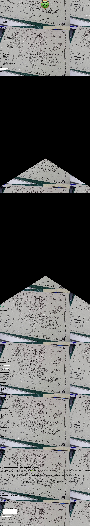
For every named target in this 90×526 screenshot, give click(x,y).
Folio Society (32, 470)
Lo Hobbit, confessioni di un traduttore (26, 486)
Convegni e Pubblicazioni (6, 29)
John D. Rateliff (3, 442)
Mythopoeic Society (3, 398)
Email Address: (2, 365)
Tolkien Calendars (5, 52)
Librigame (4, 55)
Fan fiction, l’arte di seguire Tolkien (10, 44)
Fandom (4, 39)
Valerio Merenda (4, 376)
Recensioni (4, 31)
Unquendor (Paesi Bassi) (4, 404)
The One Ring (5, 57)
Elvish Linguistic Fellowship (4, 414)
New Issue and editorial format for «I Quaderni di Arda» (9, 63)
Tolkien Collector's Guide (4, 423)
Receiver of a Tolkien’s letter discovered (7, 64)
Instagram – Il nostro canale (4, 390)
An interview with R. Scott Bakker (7, 62)
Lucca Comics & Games (5, 21)
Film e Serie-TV (4, 35)
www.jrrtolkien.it (2, 456)
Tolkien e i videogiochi (6, 54)
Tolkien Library (3, 427)
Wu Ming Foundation (3, 430)
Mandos (2, 418)
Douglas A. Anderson (3, 440)
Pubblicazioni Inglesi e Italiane (6, 26)
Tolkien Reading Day (5, 20)
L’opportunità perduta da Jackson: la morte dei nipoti (10, 38)
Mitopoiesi (4, 18)
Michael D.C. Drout (3, 445)
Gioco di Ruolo (4, 56)
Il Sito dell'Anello (3, 416)
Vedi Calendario (2, 308)
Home (2, 12)
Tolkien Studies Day (5, 19)
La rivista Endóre (3, 417)
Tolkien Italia (2, 426)
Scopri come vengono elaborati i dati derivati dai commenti (18, 522)
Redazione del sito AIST (5, 14)
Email (1, 516)
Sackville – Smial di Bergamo (4, 400)
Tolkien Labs (4, 30)
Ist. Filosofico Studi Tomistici (4, 397)
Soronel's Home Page (3, 421)
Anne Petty (2, 436)
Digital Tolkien (3, 413)
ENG (1, 60)
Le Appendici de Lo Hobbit (9, 46)
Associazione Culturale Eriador (5, 396)
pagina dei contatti (57, 464)
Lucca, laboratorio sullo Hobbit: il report (5, 489)
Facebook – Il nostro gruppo (4, 388)
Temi (2, 34)
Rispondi (3, 504)
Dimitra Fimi (2, 439)
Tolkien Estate (3, 424)
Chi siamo (2, 13)
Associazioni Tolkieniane (7, 40)
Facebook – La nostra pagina (4, 389)
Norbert (5, 498)
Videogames (4, 53)
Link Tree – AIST (3, 391)
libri (10, 493)
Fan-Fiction (5, 43)
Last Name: (1, 368)
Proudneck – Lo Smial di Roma (4, 399)
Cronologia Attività (5, 22)
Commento (1, 513)
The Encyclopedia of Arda (4, 422)
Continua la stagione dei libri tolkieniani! (11, 376)
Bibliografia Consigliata (4, 27)
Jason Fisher (2, 441)
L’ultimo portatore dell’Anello (9, 48)
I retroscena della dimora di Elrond (10, 47)
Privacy (1, 525)
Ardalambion (2, 410)
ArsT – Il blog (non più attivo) (4, 387)
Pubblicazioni (12, 493)
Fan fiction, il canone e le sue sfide (10, 45)
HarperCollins (3, 415)
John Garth (2, 443)
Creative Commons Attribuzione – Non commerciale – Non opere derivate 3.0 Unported (23, 464)
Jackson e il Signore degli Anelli (7, 36)
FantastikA (4, 17)
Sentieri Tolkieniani (3, 401)
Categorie (1, 67)
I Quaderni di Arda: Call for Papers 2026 (7, 61)
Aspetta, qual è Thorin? (7, 37)
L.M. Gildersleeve (3, 444)
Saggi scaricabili (5, 28)
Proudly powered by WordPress (5, 525)
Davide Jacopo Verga (7, 493)
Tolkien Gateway (3, 425)
